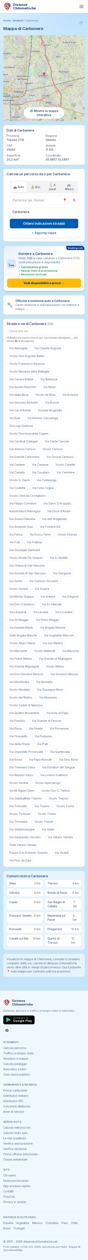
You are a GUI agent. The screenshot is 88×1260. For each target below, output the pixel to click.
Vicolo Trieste (43, 821)
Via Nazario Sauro (21, 775)
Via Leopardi (17, 612)
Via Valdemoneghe (22, 829)
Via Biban (49, 387)
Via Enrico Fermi (40, 534)
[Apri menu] (81, 6)
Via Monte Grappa (21, 596)
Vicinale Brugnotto (50, 410)
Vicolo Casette (65, 464)
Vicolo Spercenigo (47, 783)
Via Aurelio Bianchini (22, 387)
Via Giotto (15, 581)
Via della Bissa (18, 394)
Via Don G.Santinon (22, 604)
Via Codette (17, 488)
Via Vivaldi (62, 852)
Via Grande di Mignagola (55, 658)
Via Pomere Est (50, 526)
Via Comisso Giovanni (43, 581)
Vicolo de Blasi (45, 394)
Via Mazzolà (70, 651)
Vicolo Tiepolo (59, 798)
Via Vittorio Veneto (60, 837)
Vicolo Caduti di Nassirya (26, 705)
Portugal (19, 1228)
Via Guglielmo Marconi (59, 635)
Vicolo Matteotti (44, 651)
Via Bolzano (70, 394)
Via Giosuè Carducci (60, 457)
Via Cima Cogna (42, 488)
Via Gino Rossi (68, 759)
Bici (35, 187)
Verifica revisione (15, 1149)
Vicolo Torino (65, 806)
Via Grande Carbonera (24, 457)
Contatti (8, 1191)
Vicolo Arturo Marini (22, 643)
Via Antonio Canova (22, 449)
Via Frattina (34, 542)
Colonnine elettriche (16, 1106)
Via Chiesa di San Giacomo (27, 565)
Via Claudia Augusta (47, 348)
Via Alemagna (18, 348)
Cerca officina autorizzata (20, 1154)
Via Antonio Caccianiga (42, 418)
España (8, 1223)
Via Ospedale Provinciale (26, 751)
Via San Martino (52, 643)
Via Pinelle (36, 728)
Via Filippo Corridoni (22, 503)
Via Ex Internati (51, 604)
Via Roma (15, 759)
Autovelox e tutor (14, 1069)
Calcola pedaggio (15, 1064)
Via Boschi (52, 402)
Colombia (52, 1223)
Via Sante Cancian (57, 441)
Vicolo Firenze (67, 534)
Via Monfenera (19, 682)
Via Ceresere (65, 472)
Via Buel (14, 418)
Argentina (22, 1223)
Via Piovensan (59, 728)
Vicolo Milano (55, 666)
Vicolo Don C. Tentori (55, 790)
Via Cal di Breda (20, 410)
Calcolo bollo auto (15, 1133)
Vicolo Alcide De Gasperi (26, 557)
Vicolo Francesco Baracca (27, 363)
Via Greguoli (70, 596)
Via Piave (15, 728)
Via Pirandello (18, 736)
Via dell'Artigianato (54, 519)
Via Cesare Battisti (21, 379)
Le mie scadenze (14, 1138)
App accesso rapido (16, 1186)
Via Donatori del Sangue (58, 767)
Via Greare (48, 596)
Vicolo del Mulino (20, 697)
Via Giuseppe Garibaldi (24, 550)
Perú (65, 1223)
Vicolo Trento (47, 814)
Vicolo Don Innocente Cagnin (29, 433)
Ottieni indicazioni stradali (44, 223)
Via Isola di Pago (57, 713)
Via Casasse (40, 464)
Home (7, 20)
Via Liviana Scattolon (54, 775)
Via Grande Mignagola (24, 666)
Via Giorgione (62, 573)
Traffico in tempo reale (18, 1053)
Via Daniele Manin (21, 627)
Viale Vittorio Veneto (23, 845)
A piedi (52, 187)
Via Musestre (48, 697)
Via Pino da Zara (20, 860)
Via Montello (44, 682)
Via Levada (40, 612)
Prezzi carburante (15, 1090)
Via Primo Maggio (47, 620)
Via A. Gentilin (59, 557)
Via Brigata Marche (52, 627)
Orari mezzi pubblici (16, 1074)
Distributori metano (15, 1095)
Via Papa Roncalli (40, 759)
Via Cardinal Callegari (23, 441)
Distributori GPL (13, 1101)
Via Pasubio (17, 720)
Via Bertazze (49, 379)
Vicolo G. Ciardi (19, 480)
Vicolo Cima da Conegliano (27, 495)
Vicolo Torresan (20, 814)
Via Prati (42, 744)
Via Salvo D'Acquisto (57, 503)
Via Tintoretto (18, 806)
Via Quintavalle (60, 751)
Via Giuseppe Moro (50, 689)
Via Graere (42, 588)
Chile (74, 1223)
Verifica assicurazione (18, 1143)
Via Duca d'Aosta (58, 511)
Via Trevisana (18, 821)
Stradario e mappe (15, 1058)
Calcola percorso (14, 1048)
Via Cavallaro (41, 472)
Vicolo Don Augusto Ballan (27, 356)
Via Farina (16, 534)
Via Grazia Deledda (22, 519)
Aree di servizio (13, 1111)
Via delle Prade (19, 744)
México (37, 1223)
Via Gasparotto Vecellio (25, 837)
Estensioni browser (16, 1180)
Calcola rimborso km (16, 1127)
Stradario (18, 20)
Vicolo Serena (18, 783)
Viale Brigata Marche (23, 635)
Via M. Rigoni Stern (21, 790)
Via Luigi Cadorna (21, 425)
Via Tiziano (41, 806)
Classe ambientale (15, 1159)
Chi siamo (9, 1175)
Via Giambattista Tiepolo (25, 798)
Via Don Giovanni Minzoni (26, 674)
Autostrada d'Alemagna (24, 511)
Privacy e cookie (14, 1202)
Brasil (6, 1228)
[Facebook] (7, 1030)
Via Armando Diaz (21, 526)
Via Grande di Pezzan (46, 720)
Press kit (9, 1196)
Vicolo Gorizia (18, 588)
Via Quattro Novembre (24, 713)
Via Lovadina (63, 612)
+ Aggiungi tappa (44, 232)
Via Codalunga (46, 480)
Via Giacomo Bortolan (23, 402)
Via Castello (17, 472)
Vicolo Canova (52, 449)
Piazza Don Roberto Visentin (28, 852)
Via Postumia (43, 736)
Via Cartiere (17, 464)
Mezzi (69, 187)
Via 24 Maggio (19, 620)
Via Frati (14, 542)
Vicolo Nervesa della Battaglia (29, 371)
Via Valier (48, 829)
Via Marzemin (18, 651)
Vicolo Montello (19, 689)
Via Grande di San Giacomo (27, 573)
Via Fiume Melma (20, 658)
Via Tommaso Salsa (22, 767)
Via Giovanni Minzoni (64, 674)
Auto (18, 187)
